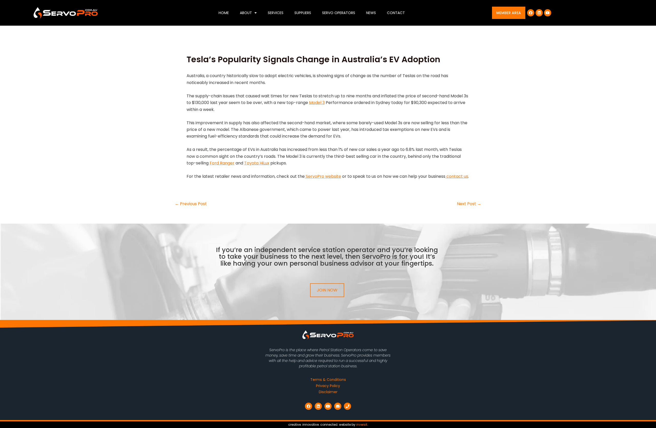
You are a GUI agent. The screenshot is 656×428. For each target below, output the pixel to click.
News (371, 12)
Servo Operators (338, 12)
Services (275, 12)
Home (224, 12)
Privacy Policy (328, 385)
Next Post (469, 204)
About (246, 12)
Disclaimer (328, 391)
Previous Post (191, 204)
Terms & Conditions (328, 379)
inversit (361, 424)
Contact (396, 12)
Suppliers (302, 12)
